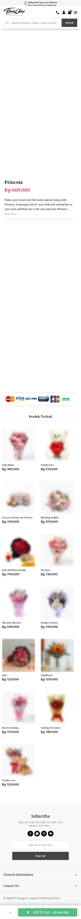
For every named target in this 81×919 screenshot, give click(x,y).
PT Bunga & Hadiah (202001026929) (36, 898)
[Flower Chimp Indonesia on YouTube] (37, 833)
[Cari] (7, 22)
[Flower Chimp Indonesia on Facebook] (30, 833)
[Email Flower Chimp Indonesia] (50, 833)
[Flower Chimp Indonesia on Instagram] (44, 833)
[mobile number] (58, 12)
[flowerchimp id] (14, 12)
